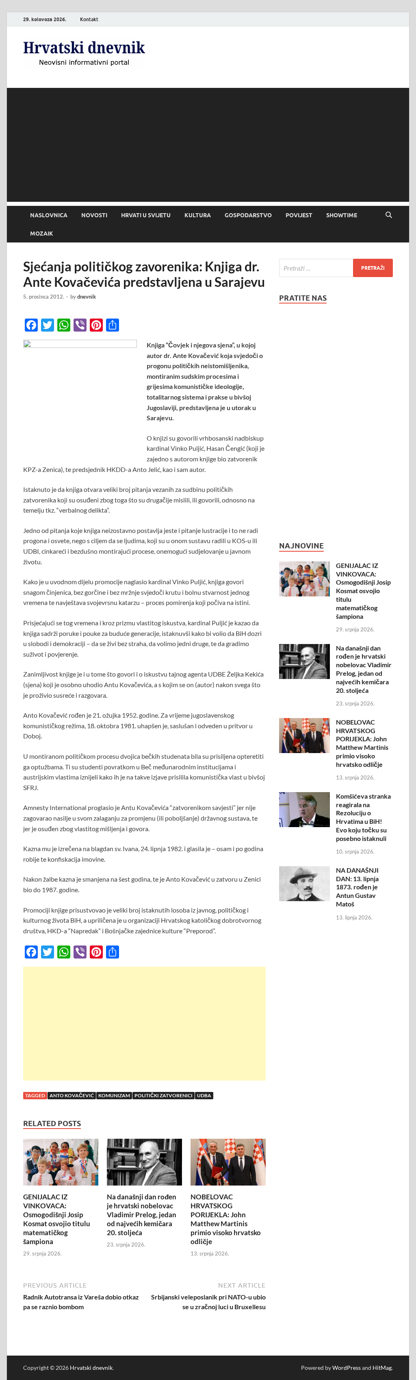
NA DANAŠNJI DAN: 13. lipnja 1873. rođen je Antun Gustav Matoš (357, 887)
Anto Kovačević (72, 1095)
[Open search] (389, 215)
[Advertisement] (208, 145)
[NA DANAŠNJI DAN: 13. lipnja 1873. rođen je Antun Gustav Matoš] (304, 871)
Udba (204, 1095)
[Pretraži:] (336, 268)
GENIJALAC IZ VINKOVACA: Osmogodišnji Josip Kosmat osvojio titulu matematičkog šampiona (56, 1219)
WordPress (346, 1367)
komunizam (114, 1095)
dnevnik (86, 296)
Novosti (94, 215)
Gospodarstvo (248, 215)
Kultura (197, 215)
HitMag (382, 1367)
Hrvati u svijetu (146, 215)
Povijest (299, 215)
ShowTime (341, 215)
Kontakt (89, 19)
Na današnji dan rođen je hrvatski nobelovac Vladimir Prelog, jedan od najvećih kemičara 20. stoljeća (141, 1214)
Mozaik (41, 233)
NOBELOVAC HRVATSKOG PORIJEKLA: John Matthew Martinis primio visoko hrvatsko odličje (226, 1219)
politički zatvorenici (163, 1095)
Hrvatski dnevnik (91, 1367)
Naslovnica (48, 215)
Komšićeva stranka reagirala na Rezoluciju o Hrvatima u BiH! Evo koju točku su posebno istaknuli (363, 817)
